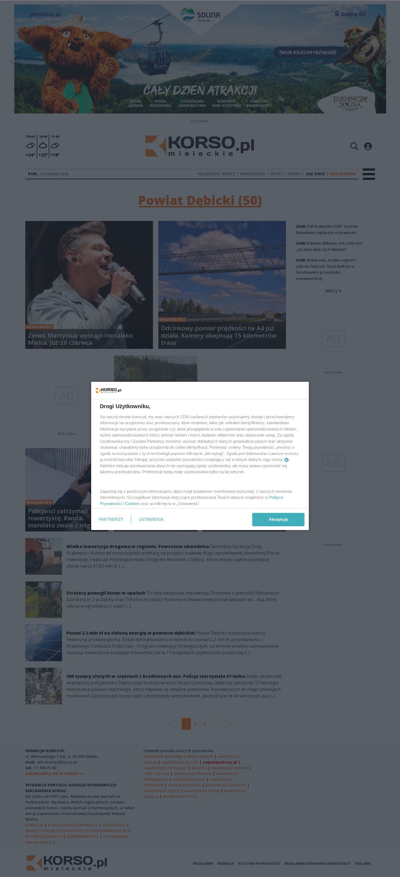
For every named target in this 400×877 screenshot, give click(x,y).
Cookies (132, 503)
